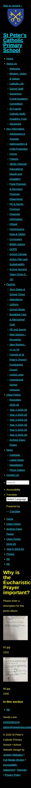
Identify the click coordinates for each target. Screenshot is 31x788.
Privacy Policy (13, 774)
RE (8, 559)
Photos (10, 554)
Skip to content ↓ (12, 5)
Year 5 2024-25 (15, 549)
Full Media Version (13, 759)
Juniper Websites (13, 754)
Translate (15, 511)
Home (9, 518)
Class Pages (13, 523)
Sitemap (22, 769)
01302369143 (11, 722)
